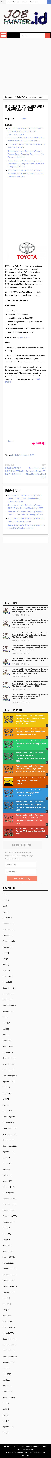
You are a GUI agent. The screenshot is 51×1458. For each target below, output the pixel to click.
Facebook (49, 2)
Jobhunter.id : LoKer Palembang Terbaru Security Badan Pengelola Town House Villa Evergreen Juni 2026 (26, 164)
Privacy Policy (22, 2)
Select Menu (3, 35)
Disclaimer (33, 2)
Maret (5, 970)
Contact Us (11, 2)
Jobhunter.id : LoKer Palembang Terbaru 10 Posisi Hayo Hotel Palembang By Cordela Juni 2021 (30, 768)
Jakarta (26, 455)
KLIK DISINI (24, 337)
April (4, 912)
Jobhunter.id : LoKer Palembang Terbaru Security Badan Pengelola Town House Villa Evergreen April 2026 (30, 648)
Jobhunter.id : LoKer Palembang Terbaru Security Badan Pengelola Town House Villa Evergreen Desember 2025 (30, 684)
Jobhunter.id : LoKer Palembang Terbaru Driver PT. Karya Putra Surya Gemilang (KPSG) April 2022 (25, 498)
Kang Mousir (21, 1452)
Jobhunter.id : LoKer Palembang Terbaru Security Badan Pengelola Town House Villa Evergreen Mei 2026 (26, 173)
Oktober (6, 935)
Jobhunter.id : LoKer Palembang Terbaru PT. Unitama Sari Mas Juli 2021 (30, 831)
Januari (6, 918)
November (7, 929)
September (7, 941)
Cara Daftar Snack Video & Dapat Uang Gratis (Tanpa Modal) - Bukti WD (30, 780)
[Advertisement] (25, 66)
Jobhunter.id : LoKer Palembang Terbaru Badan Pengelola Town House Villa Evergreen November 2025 (30, 696)
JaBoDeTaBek (16, 455)
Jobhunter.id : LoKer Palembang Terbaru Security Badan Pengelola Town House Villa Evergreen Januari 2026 (30, 671)
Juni (4, 900)
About (3, 2)
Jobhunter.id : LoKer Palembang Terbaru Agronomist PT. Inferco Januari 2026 (30, 659)
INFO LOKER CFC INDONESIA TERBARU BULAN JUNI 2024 (14, 471)
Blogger (25, 1455)
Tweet (23, 119)
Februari (6, 976)
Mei (4, 906)
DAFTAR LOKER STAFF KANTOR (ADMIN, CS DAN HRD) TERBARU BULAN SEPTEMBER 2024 (26, 131)
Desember (7, 924)
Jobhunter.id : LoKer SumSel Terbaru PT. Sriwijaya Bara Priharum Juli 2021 (28, 792)
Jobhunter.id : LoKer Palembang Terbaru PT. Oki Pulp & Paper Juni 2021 (31, 743)
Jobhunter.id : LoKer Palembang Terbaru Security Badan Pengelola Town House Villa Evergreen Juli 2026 (26, 154)
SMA (32, 455)
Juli (4, 894)
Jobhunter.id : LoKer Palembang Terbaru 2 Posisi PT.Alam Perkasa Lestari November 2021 (30, 731)
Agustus (6, 947)
